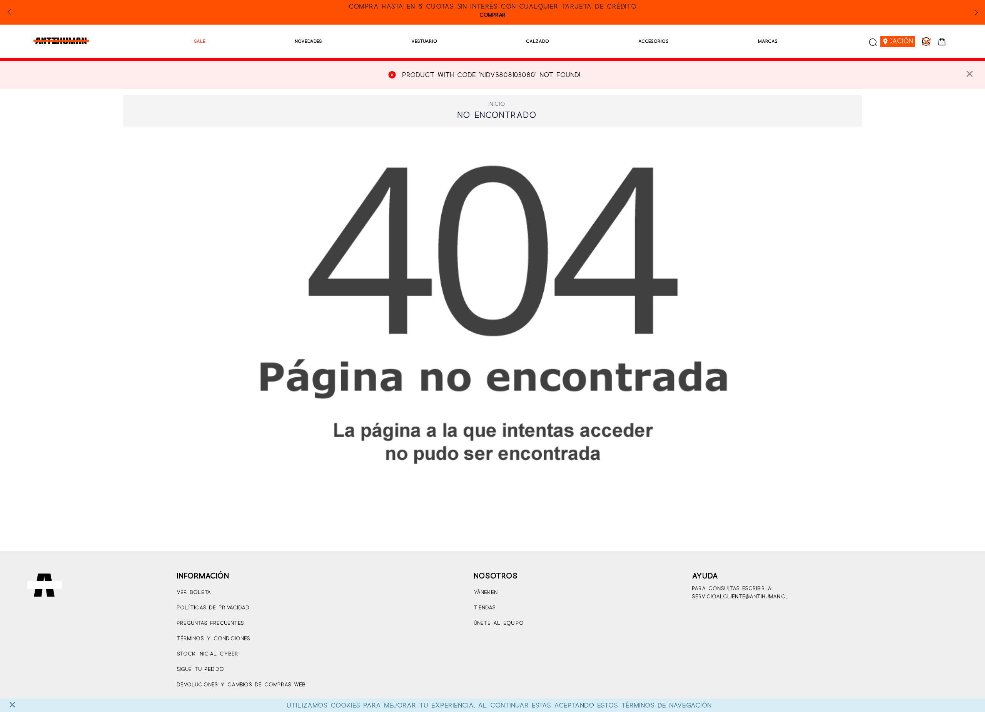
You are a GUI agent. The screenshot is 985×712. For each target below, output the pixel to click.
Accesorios (653, 41)
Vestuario (424, 41)
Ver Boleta (194, 592)
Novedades (308, 41)
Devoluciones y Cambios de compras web (241, 684)
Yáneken (486, 592)
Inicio (496, 104)
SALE (199, 41)
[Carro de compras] (942, 41)
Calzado (537, 41)
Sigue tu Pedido (200, 669)
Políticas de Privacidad (213, 607)
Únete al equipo (499, 623)
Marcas (768, 41)
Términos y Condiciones (213, 638)
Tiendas (485, 607)
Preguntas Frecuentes (210, 623)
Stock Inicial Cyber (207, 654)
